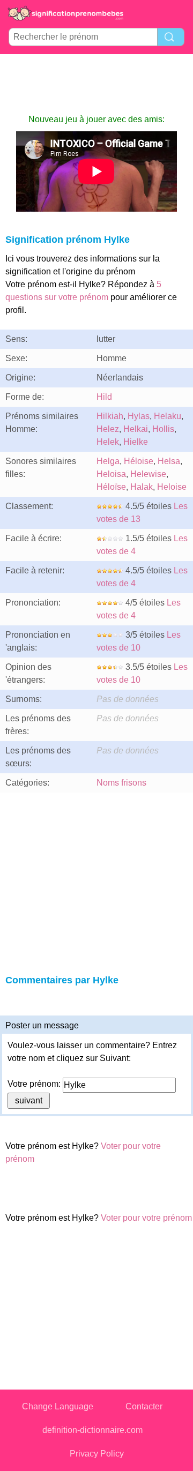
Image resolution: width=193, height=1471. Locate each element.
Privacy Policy (97, 1453)
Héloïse (111, 486)
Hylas (139, 416)
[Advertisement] (96, 83)
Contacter (143, 1406)
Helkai (135, 429)
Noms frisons (121, 782)
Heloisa (111, 474)
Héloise (138, 461)
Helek (107, 441)
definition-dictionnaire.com (92, 1430)
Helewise (148, 474)
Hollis (163, 429)
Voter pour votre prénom (146, 1217)
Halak (141, 486)
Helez (107, 429)
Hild (104, 396)
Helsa (169, 461)
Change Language (57, 1406)
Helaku (167, 416)
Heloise (172, 486)
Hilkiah (109, 416)
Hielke (135, 441)
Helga (108, 461)
